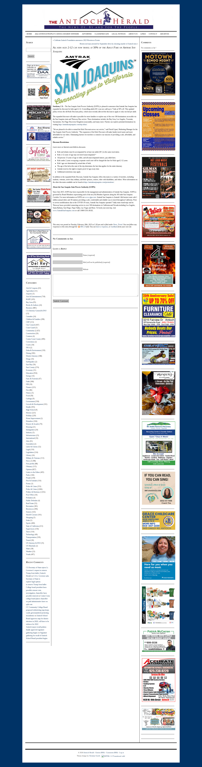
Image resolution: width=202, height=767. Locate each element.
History (28, 413)
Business (29, 308)
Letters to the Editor (33, 472)
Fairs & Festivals (32, 379)
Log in (121, 752)
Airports (29, 294)
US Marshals (30, 546)
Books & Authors (32, 305)
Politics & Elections (33, 492)
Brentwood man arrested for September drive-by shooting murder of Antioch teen (108, 44)
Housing (29, 427)
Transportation (31, 537)
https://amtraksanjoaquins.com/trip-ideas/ (72, 124)
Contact (153, 34)
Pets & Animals (31, 481)
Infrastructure (30, 435)
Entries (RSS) (100, 752)
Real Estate (30, 503)
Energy (28, 376)
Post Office (30, 495)
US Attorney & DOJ (33, 543)
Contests (29, 336)
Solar (28, 520)
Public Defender (31, 501)
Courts (28, 345)
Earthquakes (30, 362)
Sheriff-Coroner (31, 515)
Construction (30, 333)
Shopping (29, 517)
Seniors (28, 512)
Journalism (30, 444)
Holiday (29, 416)
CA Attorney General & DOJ (36, 311)
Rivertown (29, 509)
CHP (28, 322)
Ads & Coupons (32, 288)
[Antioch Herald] (100, 30)
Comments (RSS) (112, 752)
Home (29, 34)
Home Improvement (33, 418)
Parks (28, 475)
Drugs (28, 359)
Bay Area (29, 302)
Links (143, 34)
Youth (28, 554)
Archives (164, 34)
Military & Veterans (33, 458)
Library (28, 455)
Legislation (30, 452)
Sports (28, 523)
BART (28, 299)
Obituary (29, 466)
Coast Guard (30, 328)
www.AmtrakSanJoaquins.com (64, 210)
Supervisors (30, 529)
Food (28, 396)
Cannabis (29, 316)
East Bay (29, 365)
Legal (28, 449)
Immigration (30, 430)
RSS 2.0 (83, 227)
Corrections (30, 342)
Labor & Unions (32, 447)
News (28, 461)
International (30, 438)
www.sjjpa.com (90, 197)
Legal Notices (119, 34)
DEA (28, 348)
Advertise (87, 34)
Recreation (29, 506)
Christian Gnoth (94, 756)
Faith (28, 381)
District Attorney (32, 356)
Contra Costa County (33, 339)
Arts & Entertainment (33, 296)
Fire (27, 390)
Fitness (28, 393)
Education (29, 373)
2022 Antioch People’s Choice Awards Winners (57, 34)
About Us (133, 34)
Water (28, 549)
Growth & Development (34, 404)
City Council (30, 325)
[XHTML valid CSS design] (113, 756)
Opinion (29, 469)
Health (28, 407)
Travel (28, 540)
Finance (28, 387)
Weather (29, 551)
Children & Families (33, 319)
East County (30, 367)
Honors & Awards (32, 424)
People (28, 478)
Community (30, 331)
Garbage (29, 399)
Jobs (27, 441)
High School (30, 410)
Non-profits (30, 464)
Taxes (28, 532)
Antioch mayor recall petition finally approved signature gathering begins (36, 630)
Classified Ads (102, 34)
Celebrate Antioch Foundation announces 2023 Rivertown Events (77, 40)
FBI (27, 384)
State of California (32, 526)
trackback (114, 227)
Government (30, 401)
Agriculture (30, 291)
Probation (29, 498)
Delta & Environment (33, 350)
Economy (29, 370)
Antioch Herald (89, 752)
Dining (28, 353)
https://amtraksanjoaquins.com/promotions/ (99, 182)
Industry (29, 433)
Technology (30, 534)
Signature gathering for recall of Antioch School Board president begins (36, 635)
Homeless (29, 421)
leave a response (102, 227)
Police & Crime (31, 486)
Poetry (28, 484)
